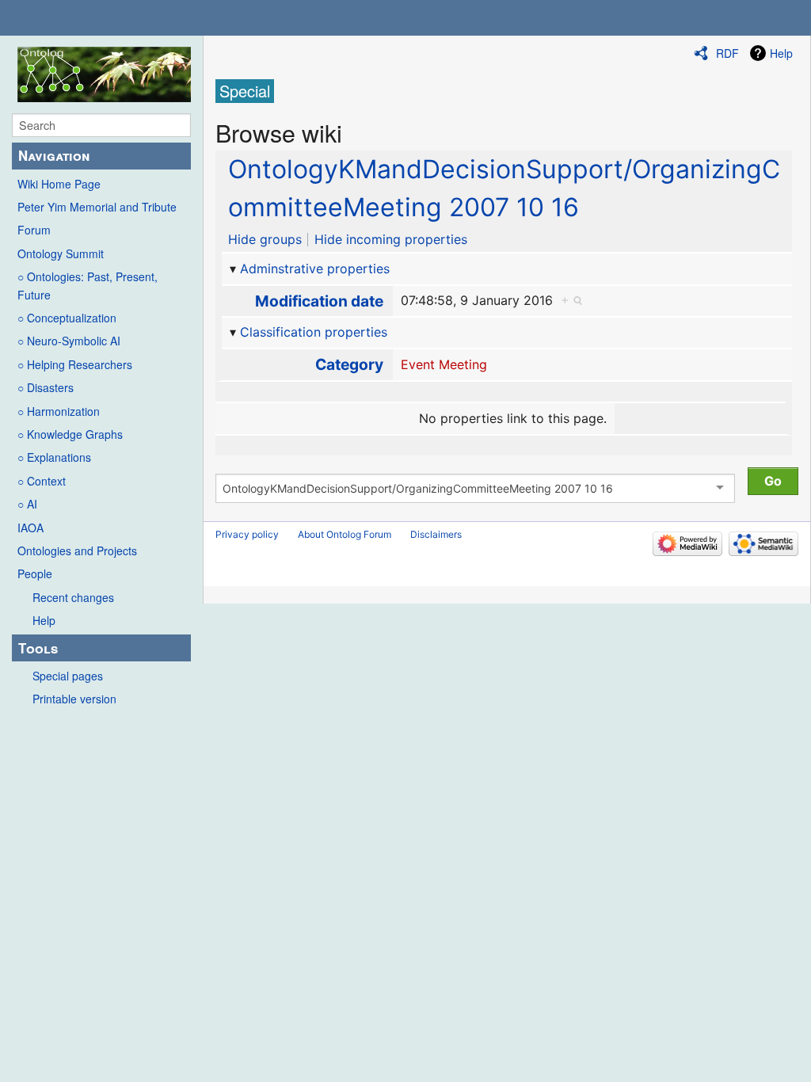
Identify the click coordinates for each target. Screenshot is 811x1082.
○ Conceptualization (66, 318)
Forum (34, 230)
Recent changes (73, 597)
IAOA (30, 527)
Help (43, 620)
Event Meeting (444, 364)
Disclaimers (436, 534)
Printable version (74, 699)
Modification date (319, 301)
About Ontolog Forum (344, 534)
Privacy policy (247, 534)
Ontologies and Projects (77, 550)
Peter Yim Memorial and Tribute (97, 207)
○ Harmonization (58, 411)
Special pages (67, 676)
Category (349, 364)
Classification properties (313, 332)
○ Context (41, 481)
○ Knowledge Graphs (70, 434)
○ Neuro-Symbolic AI (68, 341)
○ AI (27, 504)
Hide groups (265, 239)
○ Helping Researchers (74, 364)
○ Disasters (45, 387)
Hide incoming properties (390, 239)
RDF (727, 53)
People (34, 573)
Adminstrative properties (315, 268)
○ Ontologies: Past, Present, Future (87, 285)
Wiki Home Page (59, 184)
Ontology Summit (60, 253)
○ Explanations (54, 457)
